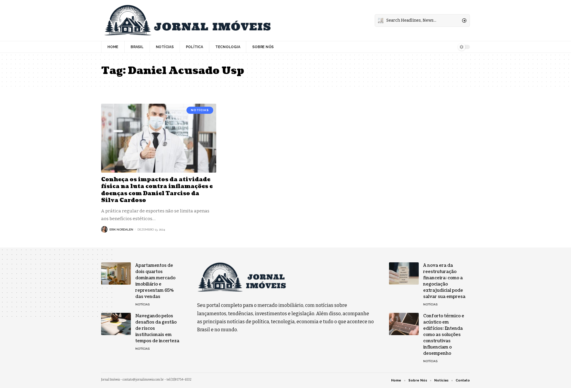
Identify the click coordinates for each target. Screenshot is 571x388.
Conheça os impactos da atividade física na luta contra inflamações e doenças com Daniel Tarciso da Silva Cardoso (157, 190)
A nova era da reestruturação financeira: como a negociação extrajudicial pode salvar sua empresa (444, 281)
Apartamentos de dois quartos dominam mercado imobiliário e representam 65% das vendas (155, 281)
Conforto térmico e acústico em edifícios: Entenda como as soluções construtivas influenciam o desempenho (443, 334)
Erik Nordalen (121, 229)
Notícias (200, 110)
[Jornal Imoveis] (187, 20)
